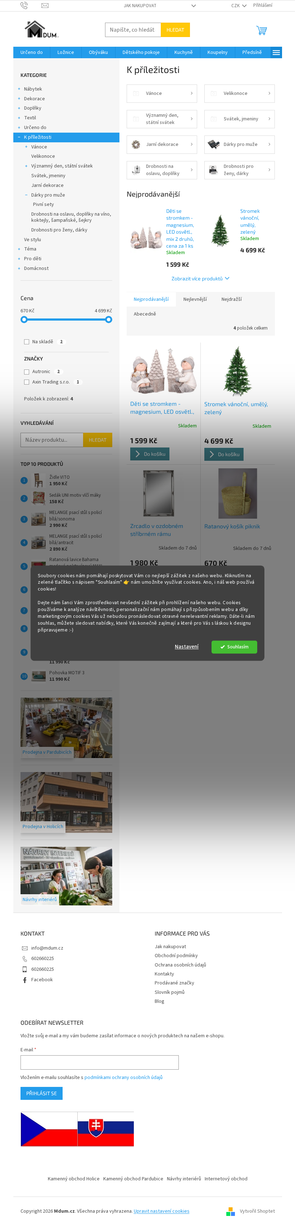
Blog (159, 1001)
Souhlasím (238, 646)
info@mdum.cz (47, 948)
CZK (236, 6)
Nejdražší (232, 299)
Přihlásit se (41, 1093)
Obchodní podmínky (176, 955)
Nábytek (33, 89)
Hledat (175, 30)
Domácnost (36, 268)
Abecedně (145, 314)
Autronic (46, 371)
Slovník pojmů (170, 992)
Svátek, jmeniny (48, 175)
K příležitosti (37, 137)
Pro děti (32, 258)
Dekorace (34, 98)
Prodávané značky (174, 983)
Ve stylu (32, 239)
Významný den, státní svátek (62, 166)
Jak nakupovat (140, 6)
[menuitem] (31, 52)
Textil (30, 117)
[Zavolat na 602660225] (31, 5)
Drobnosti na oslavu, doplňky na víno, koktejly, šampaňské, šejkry (71, 217)
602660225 (42, 958)
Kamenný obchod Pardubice (133, 1179)
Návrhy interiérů (184, 1179)
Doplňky (32, 108)
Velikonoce (43, 156)
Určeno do (35, 127)
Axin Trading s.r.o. (55, 382)
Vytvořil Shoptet (257, 1211)
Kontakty (164, 974)
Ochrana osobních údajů (180, 965)
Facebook (42, 979)
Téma (30, 249)
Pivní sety (43, 204)
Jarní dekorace (47, 185)
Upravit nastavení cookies (162, 1211)
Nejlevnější (195, 299)
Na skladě (47, 341)
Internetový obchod (226, 1179)
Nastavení (187, 647)
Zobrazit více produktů (197, 278)
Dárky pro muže (48, 195)
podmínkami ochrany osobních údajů (124, 1077)
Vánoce (39, 147)
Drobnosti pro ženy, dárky (59, 230)
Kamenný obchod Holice (74, 1179)
